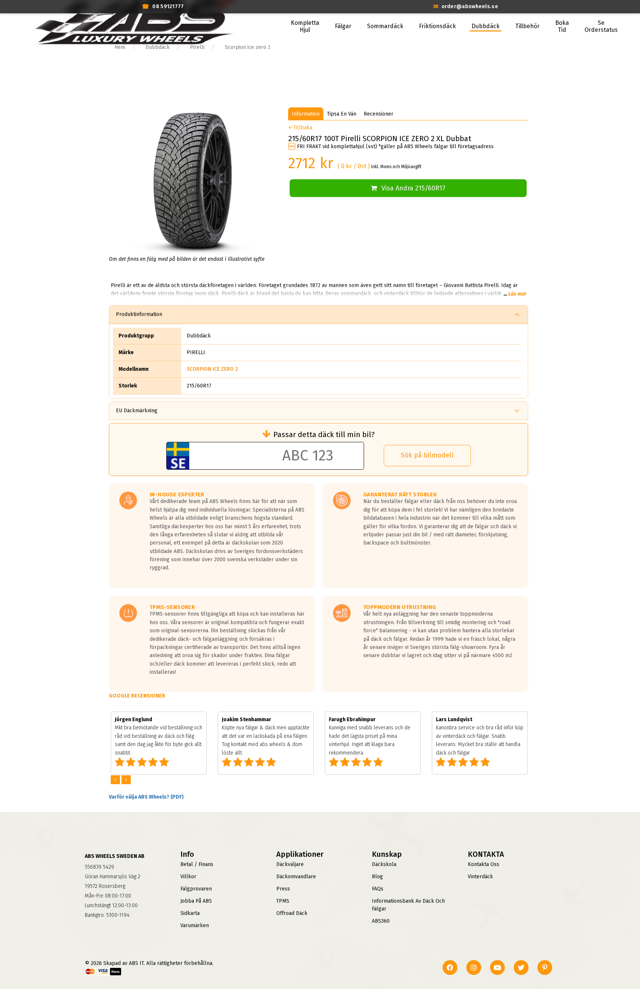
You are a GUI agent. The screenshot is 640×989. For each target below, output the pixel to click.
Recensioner (378, 114)
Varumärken (194, 925)
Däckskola (384, 864)
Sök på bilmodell (427, 455)
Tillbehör (527, 26)
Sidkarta (190, 913)
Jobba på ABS (196, 901)
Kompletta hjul (305, 26)
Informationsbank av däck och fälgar (408, 905)
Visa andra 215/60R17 (413, 188)
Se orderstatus (601, 26)
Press (283, 889)
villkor (188, 876)
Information (306, 114)
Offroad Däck (291, 913)
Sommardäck (385, 26)
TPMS (282, 901)
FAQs (377, 889)
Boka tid (562, 26)
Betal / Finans (196, 864)
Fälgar (343, 26)
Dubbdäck (485, 26)
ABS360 (381, 921)
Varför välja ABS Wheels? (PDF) (146, 797)
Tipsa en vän (341, 114)
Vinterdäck (480, 876)
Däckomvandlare (296, 876)
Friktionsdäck (437, 26)
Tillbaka (302, 127)
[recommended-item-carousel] (116, 780)
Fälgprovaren (196, 889)
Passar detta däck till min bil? (324, 434)
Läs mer (517, 294)
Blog (377, 876)
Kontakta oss (483, 864)
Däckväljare (290, 864)
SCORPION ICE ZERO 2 (212, 369)
